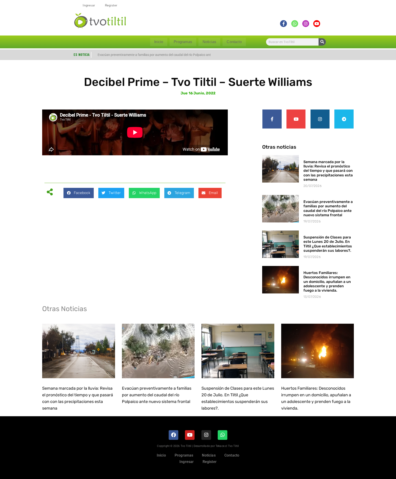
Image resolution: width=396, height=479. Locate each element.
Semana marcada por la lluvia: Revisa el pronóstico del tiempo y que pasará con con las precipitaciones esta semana (328, 171)
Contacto (234, 42)
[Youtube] (296, 119)
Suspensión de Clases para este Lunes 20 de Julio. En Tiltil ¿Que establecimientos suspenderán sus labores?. (327, 244)
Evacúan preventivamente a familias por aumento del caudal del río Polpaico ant (154, 55)
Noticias (209, 42)
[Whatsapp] (222, 435)
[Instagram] (320, 119)
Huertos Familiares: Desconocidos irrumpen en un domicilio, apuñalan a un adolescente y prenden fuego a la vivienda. (327, 282)
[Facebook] (173, 435)
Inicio (158, 42)
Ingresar (89, 5)
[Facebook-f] (272, 119)
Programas (183, 42)
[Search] (322, 42)
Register (111, 5)
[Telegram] (344, 119)
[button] (78, 193)
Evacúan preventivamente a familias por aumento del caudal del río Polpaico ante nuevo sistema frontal (328, 208)
